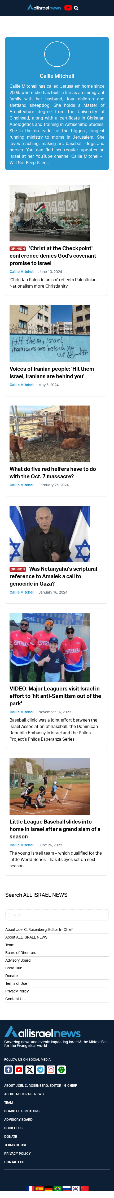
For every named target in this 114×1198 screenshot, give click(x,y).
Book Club (13, 968)
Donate (11, 975)
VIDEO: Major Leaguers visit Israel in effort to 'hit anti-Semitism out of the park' (55, 696)
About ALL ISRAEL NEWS (26, 937)
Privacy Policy (17, 991)
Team (9, 945)
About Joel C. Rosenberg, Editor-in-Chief (40, 1086)
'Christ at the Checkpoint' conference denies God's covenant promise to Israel (53, 255)
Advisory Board (17, 960)
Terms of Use (16, 983)
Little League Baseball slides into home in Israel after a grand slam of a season (55, 829)
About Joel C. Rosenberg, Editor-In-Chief (39, 929)
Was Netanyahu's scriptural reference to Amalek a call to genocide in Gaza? (53, 576)
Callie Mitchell (22, 271)
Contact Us (14, 998)
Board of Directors (20, 952)
